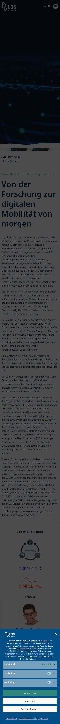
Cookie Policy (11, 718)
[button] (55, 633)
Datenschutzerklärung (28, 718)
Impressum (43, 718)
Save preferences (30, 709)
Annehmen (30, 693)
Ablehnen (30, 701)
